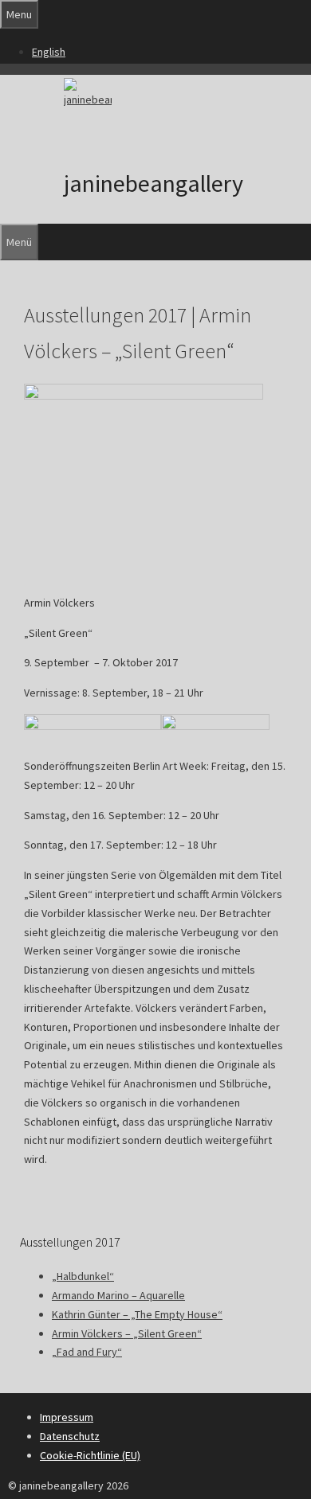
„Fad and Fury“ (87, 1352)
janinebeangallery (153, 183)
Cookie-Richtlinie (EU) (90, 1455)
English (48, 52)
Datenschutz (70, 1436)
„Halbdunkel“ (83, 1276)
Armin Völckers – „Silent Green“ (127, 1333)
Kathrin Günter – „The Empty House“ (137, 1314)
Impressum (66, 1417)
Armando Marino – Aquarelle (118, 1295)
